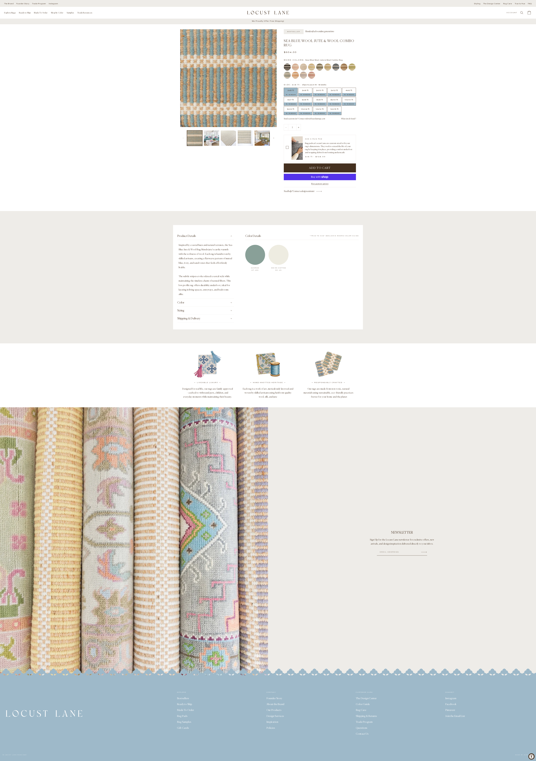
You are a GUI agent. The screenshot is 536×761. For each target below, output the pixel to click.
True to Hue (520, 4)
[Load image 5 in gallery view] (262, 138)
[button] (10, 13)
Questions (361, 727)
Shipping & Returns (366, 715)
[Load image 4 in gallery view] (245, 138)
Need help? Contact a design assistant (299, 191)
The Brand (9, 4)
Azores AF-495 (255, 269)
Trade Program (39, 4)
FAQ (530, 4)
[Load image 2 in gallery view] (211, 138)
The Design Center (491, 4)
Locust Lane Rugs (13, 754)
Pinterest (450, 709)
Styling (477, 4)
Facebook (450, 704)
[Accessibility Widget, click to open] (531, 756)
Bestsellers (183, 698)
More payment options (319, 184)
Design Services (275, 715)
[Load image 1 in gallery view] (194, 138)
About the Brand (275, 704)
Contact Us (362, 733)
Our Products (274, 709)
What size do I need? (348, 119)
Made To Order (185, 709)
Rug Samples (184, 721)
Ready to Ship (184, 704)
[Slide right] (274, 138)
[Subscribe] (424, 552)
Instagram (53, 4)
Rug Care (507, 4)
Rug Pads (182, 715)
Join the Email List (455, 715)
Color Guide (363, 704)
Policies (270, 727)
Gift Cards (183, 727)
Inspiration (272, 721)
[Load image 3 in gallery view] (228, 138)
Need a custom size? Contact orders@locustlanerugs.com (304, 119)
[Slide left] (183, 138)
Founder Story (22, 4)
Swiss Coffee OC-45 (278, 269)
